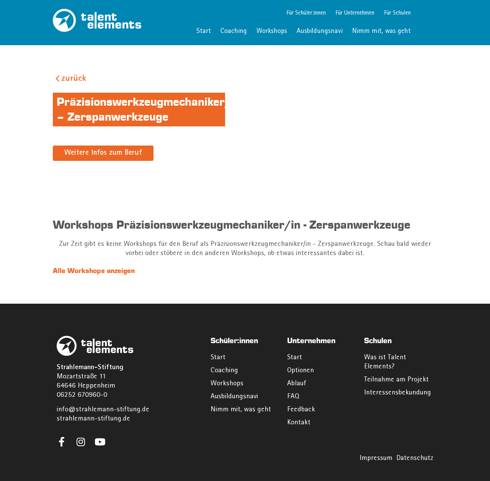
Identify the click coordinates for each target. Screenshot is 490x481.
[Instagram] (80, 442)
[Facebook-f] (61, 442)
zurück (73, 79)
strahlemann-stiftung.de (93, 419)
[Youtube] (100, 442)
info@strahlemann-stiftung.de (103, 410)
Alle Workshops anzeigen (94, 271)
